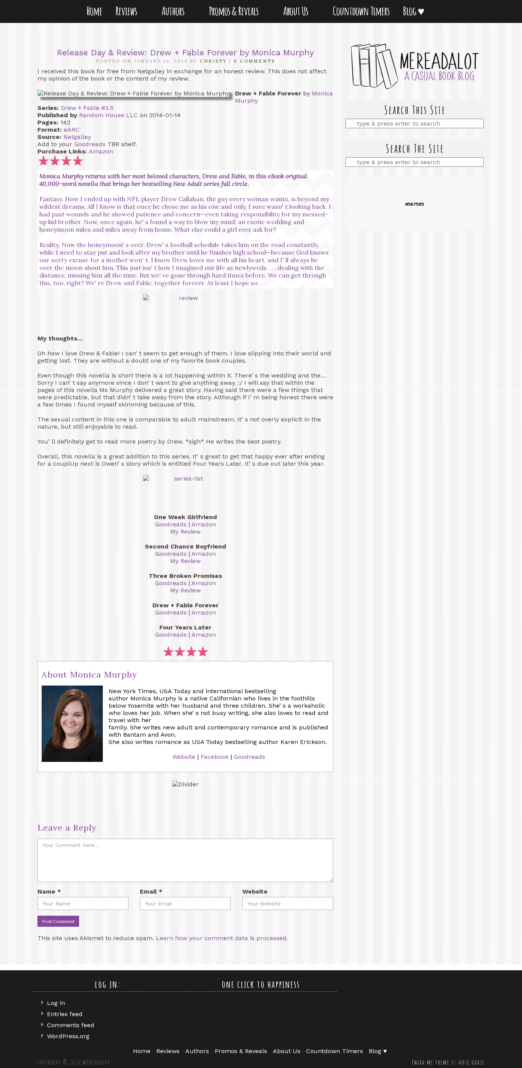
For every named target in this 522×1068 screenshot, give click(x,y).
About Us (297, 11)
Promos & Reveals (235, 11)
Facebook (215, 756)
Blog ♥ (415, 11)
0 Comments (254, 61)
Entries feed (65, 1014)
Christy (213, 61)
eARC (71, 129)
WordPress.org (68, 1036)
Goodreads (89, 144)
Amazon (101, 151)
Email (151, 891)
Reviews (127, 11)
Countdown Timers (361, 11)
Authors (174, 11)
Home (94, 11)
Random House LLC (108, 115)
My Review (185, 531)
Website (183, 756)
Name (49, 891)
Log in (56, 1003)
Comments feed (70, 1025)
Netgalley (77, 136)
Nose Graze (472, 1062)
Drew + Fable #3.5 (87, 107)
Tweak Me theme (430, 1062)
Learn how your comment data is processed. (222, 938)
